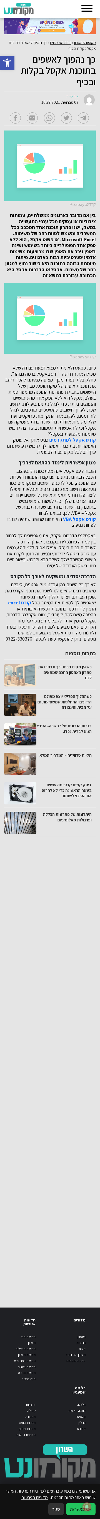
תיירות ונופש (27, 1422)
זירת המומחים (60, 42)
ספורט (81, 1428)
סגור (56, 1509)
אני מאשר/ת (81, 1509)
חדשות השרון (27, 1354)
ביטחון (82, 1337)
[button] (7, 63)
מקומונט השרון (85, 42)
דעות (82, 1348)
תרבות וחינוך (27, 1428)
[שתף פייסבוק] (15, 118)
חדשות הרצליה (26, 1348)
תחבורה (30, 1416)
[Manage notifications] (86, 1506)
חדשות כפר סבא (25, 1360)
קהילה (31, 1410)
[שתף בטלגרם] (83, 118)
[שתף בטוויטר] (66, 118)
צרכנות (31, 1404)
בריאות (81, 1342)
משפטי (81, 1416)
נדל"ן (82, 1422)
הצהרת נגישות (26, 1434)
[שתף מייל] (32, 118)
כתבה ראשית (77, 1410)
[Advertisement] (49, 1066)
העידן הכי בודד (76, 1354)
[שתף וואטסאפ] (49, 118)
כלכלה (81, 1404)
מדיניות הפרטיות (34, 1497)
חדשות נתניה (27, 1367)
